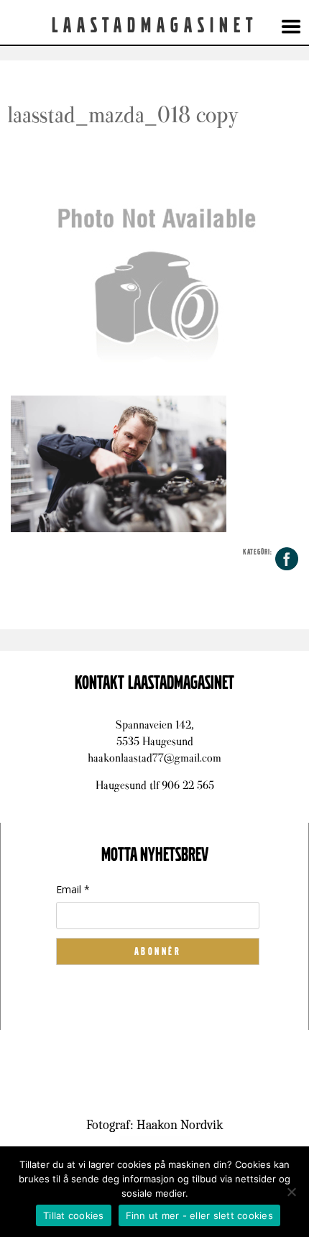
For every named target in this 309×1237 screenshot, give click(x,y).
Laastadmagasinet (155, 26)
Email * (73, 889)
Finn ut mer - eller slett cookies (199, 1215)
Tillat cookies (73, 1215)
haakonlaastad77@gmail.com (154, 757)
